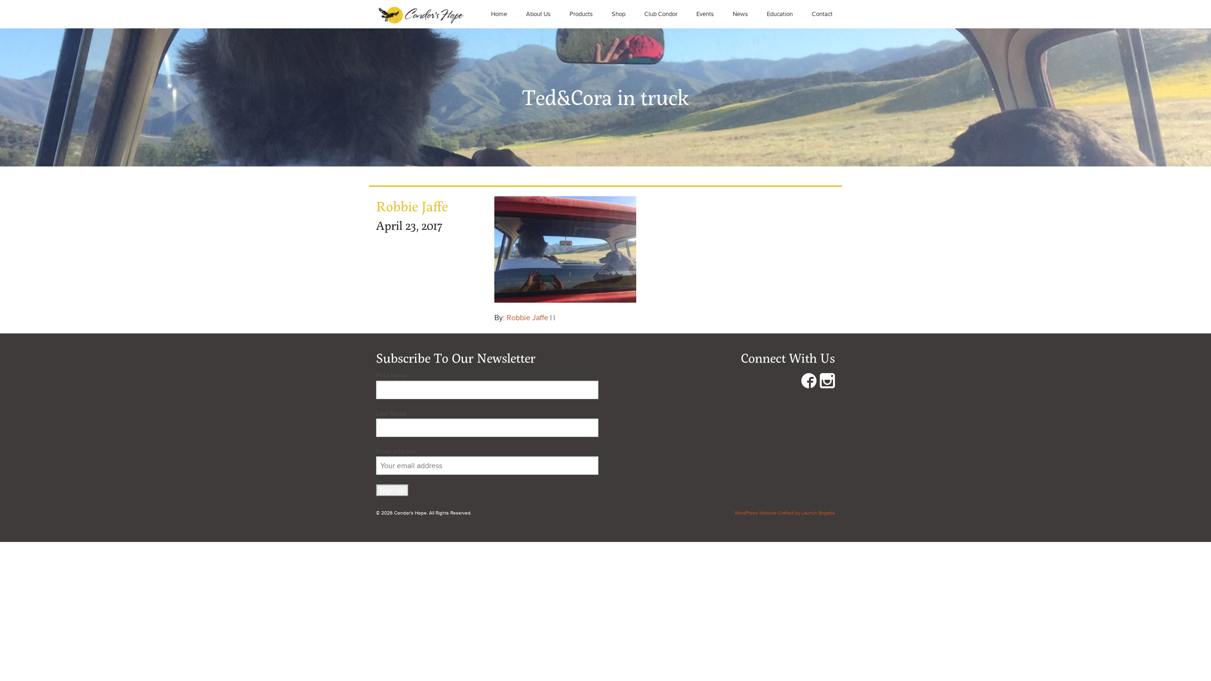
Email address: (397, 451)
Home (499, 14)
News (740, 14)
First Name (392, 376)
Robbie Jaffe (527, 318)
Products (581, 14)
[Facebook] (808, 383)
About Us (538, 14)
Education (780, 14)
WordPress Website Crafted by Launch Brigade (785, 513)
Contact (822, 14)
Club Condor (660, 14)
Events (705, 14)
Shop (618, 14)
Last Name (391, 414)
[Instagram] (827, 383)
